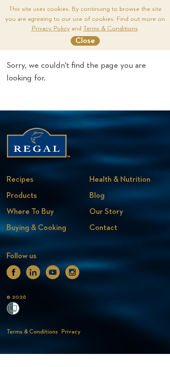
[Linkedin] (33, 275)
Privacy (71, 332)
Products (22, 196)
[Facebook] (13, 275)
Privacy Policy (50, 28)
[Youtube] (53, 275)
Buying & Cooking (36, 228)
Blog (97, 196)
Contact (103, 228)
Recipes (20, 180)
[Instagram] (72, 275)
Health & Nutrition (119, 180)
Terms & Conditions (110, 28)
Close (85, 41)
